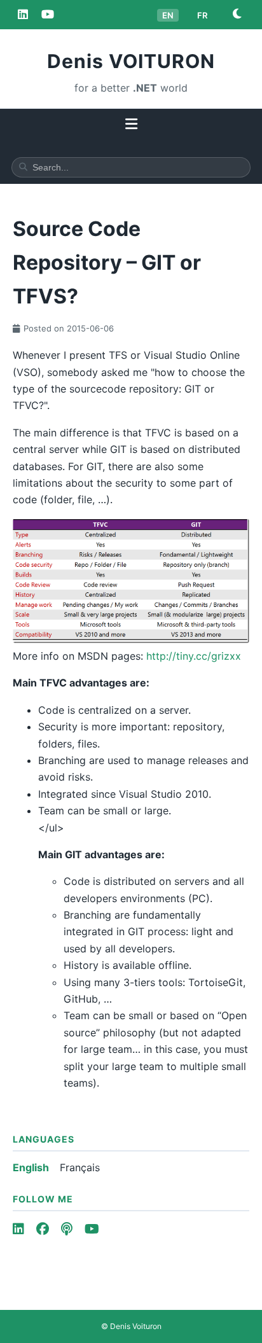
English (31, 1167)
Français (80, 1167)
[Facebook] (42, 1229)
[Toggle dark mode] (237, 14)
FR (202, 15)
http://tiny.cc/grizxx (193, 656)
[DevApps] (47, 14)
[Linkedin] (23, 14)
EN (168, 15)
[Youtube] (92, 1229)
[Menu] (131, 125)
